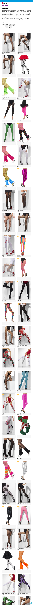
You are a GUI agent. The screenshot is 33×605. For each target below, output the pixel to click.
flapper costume (21, 16)
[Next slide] (15, 42)
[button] (27, 31)
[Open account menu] (29, 3)
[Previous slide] (3, 42)
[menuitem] (24, 3)
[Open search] (27, 3)
